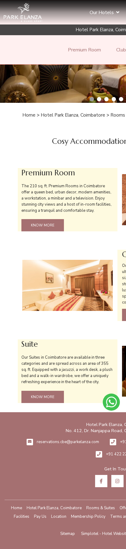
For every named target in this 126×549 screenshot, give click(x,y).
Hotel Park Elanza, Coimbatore (73, 115)
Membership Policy (88, 516)
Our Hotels (102, 12)
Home (28, 115)
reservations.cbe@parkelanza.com (68, 442)
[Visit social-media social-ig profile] (117, 481)
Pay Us (40, 516)
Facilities (21, 516)
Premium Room (84, 50)
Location (58, 516)
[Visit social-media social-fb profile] (101, 481)
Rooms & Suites (100, 508)
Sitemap (67, 533)
